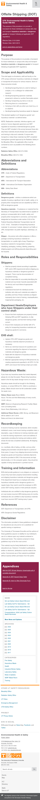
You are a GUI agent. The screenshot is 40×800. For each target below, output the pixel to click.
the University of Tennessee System (27, 795)
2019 (9, 647)
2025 (9, 630)
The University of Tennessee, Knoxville (3, 3)
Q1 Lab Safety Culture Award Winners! (17, 607)
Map (3, 778)
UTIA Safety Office (7, 707)
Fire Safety (8, 660)
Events (4, 775)
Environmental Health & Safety (16, 4)
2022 (9, 638)
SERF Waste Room (11, 678)
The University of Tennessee (12, 756)
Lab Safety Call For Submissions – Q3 (17, 604)
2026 (9, 627)
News (18, 725)
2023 (9, 635)
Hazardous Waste (10, 663)
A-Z (3, 781)
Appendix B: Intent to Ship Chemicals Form (16, 581)
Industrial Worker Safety (12, 669)
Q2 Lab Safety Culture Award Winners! (17, 601)
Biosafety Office (6, 691)
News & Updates (10, 675)
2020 (9, 644)
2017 (9, 652)
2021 (9, 641)
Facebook (27, 725)
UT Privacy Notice (7, 716)
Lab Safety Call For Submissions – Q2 (17, 609)
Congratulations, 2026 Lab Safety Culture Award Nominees (18, 613)
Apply (3, 788)
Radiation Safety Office (8, 695)
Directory (5, 784)
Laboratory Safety (10, 672)
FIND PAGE (37, 4)
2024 (9, 632)
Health (7, 666)
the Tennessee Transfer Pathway (22, 797)
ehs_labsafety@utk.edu (14, 750)
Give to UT (5, 790)
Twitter (3, 728)
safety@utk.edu (12, 748)
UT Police (4, 699)
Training (7, 680)
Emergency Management (9, 703)
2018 (9, 650)
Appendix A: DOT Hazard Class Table (15, 577)
